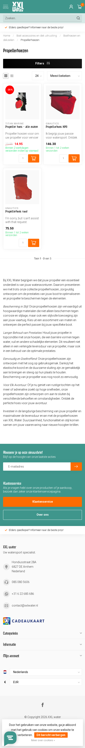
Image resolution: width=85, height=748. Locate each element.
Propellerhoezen (30, 40)
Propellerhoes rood (16, 211)
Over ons (43, 514)
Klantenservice (42, 501)
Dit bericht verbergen (51, 735)
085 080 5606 (21, 582)
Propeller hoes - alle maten (21, 127)
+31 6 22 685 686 (23, 593)
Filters (40, 63)
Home (6, 35)
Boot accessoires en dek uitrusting (37, 35)
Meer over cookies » (43, 740)
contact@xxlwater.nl (25, 605)
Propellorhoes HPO (56, 127)
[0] (79, 6)
